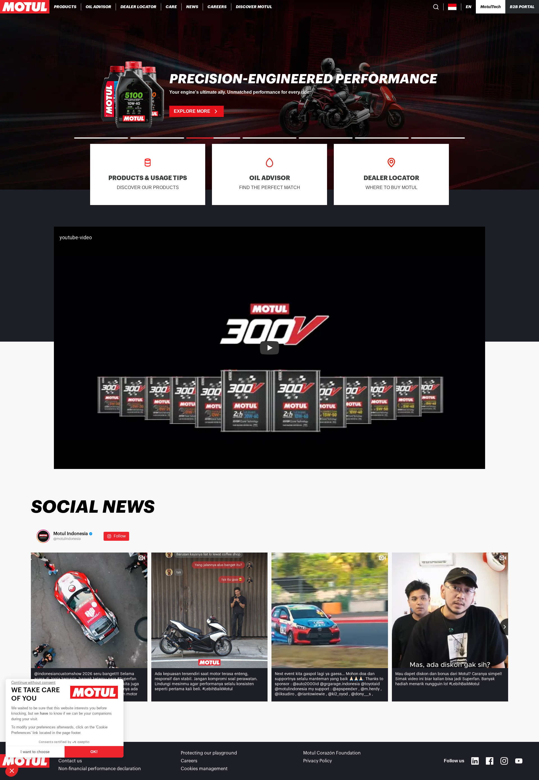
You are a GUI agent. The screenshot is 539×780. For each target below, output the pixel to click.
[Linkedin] (475, 761)
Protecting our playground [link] (209, 753)
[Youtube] (519, 761)
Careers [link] (189, 761)
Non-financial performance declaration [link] (99, 769)
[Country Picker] (452, 7)
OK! (94, 751)
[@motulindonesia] (43, 536)
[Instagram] (504, 761)
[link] (171, 6)
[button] (12, 770)
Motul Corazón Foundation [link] (332, 753)
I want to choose (35, 751)
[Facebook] (490, 761)
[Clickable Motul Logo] (24, 6)
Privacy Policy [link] (317, 761)
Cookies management (204, 769)
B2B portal (522, 7)
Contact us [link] (70, 761)
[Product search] (436, 7)
